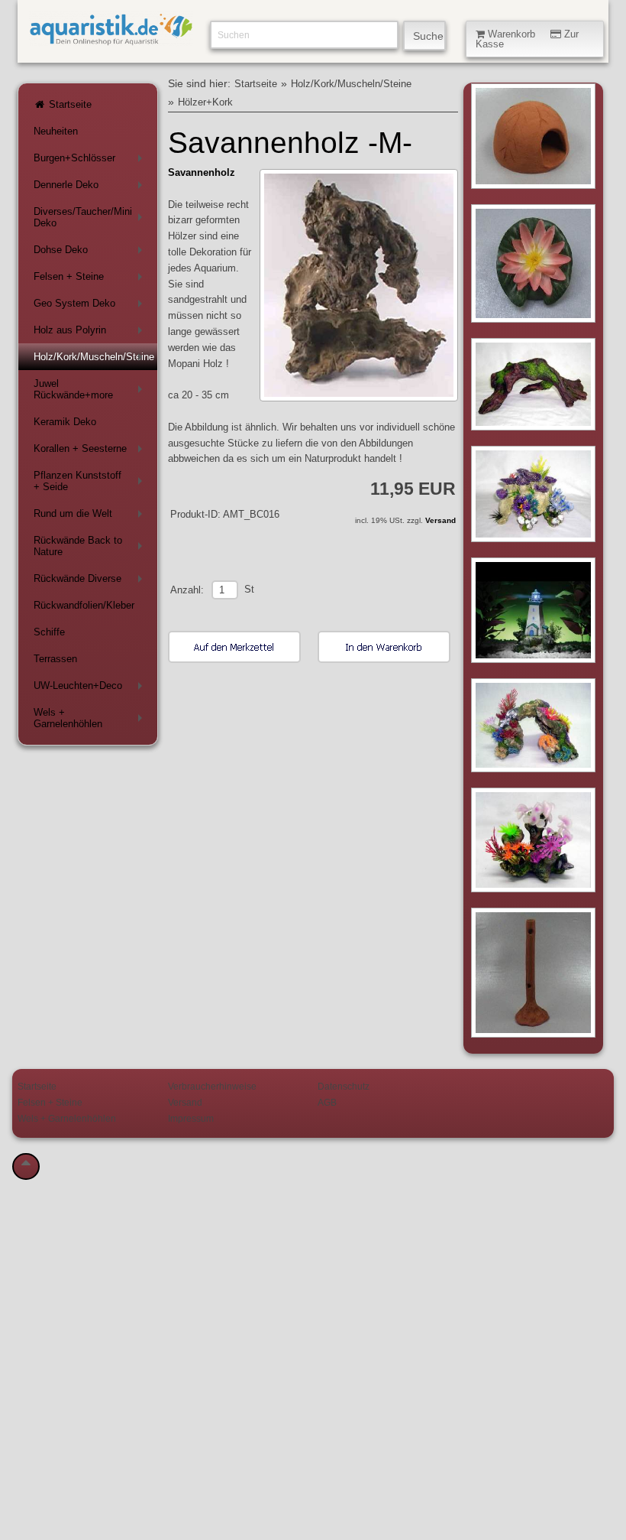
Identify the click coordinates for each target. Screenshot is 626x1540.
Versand (440, 520)
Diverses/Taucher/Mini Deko (91, 217)
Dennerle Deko (91, 188)
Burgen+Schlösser (91, 161)
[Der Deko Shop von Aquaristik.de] (110, 38)
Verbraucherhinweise (212, 1086)
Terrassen (55, 658)
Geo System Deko (91, 306)
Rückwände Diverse (91, 581)
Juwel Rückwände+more (91, 389)
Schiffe (49, 632)
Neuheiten (56, 131)
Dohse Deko (91, 253)
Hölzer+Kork (205, 102)
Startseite (69, 104)
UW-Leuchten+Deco (91, 688)
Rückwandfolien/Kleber (84, 605)
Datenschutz (343, 1086)
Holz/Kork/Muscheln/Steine (94, 360)
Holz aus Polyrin (91, 333)
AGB (327, 1102)
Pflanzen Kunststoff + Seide (91, 480)
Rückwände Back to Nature (91, 545)
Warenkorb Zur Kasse (527, 39)
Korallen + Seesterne (91, 451)
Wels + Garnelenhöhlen (91, 718)
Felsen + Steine (91, 279)
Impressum (191, 1118)
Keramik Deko (65, 421)
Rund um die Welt (91, 516)
